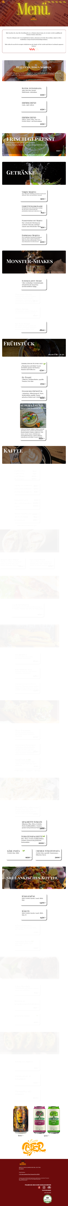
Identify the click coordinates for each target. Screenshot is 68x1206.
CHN (64, 1)
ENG (49, 1)
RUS (56, 1)
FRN (52, 1)
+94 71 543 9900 (47, 1194)
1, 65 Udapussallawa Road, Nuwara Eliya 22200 (29, 1176)
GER (60, 1)
